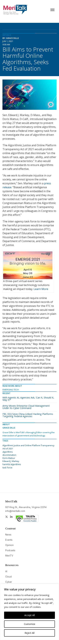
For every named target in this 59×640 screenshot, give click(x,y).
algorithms (7, 451)
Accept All (29, 615)
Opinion (9, 545)
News (8, 534)
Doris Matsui (8, 458)
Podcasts (10, 550)
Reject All (29, 632)
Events (8, 539)
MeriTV (9, 555)
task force (7, 467)
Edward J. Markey (10, 461)
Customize (29, 624)
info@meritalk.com (15, 511)
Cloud (8, 576)
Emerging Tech (10, 389)
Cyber (8, 581)
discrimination (9, 454)
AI (6, 571)
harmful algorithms (11, 464)
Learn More (41, 289)
